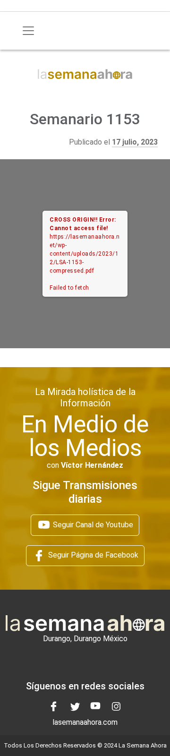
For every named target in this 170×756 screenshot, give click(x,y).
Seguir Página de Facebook (92, 554)
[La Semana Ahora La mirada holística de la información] (85, 73)
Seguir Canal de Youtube (92, 524)
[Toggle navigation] (28, 30)
